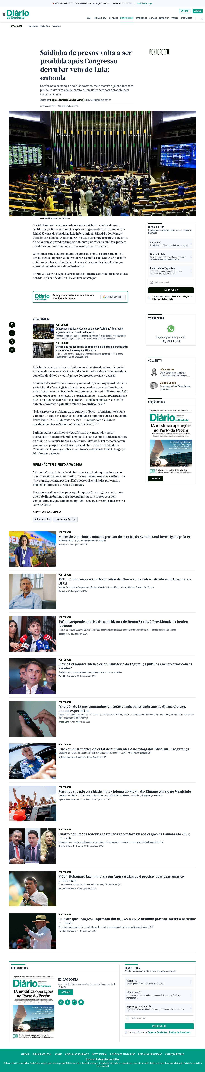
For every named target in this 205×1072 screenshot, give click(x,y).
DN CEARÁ (113, 18)
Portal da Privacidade (150, 1054)
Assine (58, 1054)
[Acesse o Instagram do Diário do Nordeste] (61, 1002)
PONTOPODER (126, 18)
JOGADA (153, 18)
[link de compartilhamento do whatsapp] (12, 325)
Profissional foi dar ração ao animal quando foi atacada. (82, 540)
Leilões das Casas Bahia (122, 3)
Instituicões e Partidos (65, 519)
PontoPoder (15, 26)
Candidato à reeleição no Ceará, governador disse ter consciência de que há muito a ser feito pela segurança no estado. (111, 795)
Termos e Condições (180, 296)
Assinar (156, 478)
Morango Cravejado (101, 3)
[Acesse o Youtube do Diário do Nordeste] (81, 1002)
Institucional (99, 1054)
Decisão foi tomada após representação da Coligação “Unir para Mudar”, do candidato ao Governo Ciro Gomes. (106, 587)
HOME (88, 18)
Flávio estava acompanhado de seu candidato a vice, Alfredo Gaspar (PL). (90, 884)
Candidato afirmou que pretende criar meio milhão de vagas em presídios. (90, 672)
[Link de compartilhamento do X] (12, 341)
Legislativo (33, 26)
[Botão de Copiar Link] (12, 349)
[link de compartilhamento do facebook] (12, 333)
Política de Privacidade (162, 299)
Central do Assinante (77, 1054)
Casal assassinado (83, 3)
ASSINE (197, 11)
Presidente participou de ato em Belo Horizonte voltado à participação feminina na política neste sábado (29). (106, 927)
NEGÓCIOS (164, 18)
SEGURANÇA (141, 18)
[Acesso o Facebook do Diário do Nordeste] (67, 1002)
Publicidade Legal (144, 3)
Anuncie (25, 1054)
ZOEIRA (174, 18)
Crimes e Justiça (42, 519)
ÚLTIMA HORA (100, 18)
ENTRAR (184, 11)
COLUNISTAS (186, 18)
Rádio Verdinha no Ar (64, 3)
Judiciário (45, 26)
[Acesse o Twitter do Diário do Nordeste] (74, 1002)
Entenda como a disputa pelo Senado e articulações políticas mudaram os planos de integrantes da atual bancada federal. (111, 842)
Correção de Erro (174, 1054)
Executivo (56, 26)
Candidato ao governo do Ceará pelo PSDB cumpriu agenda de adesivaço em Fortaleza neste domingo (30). (105, 753)
